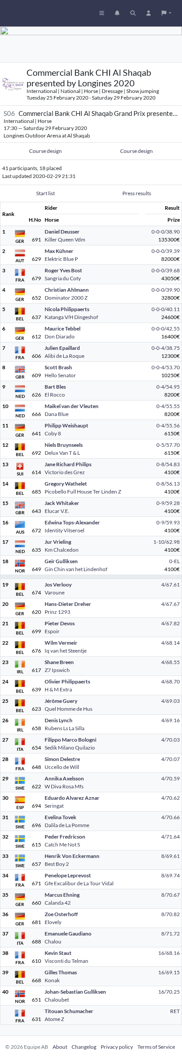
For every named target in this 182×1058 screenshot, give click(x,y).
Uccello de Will (62, 767)
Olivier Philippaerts (67, 681)
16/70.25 (169, 991)
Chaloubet (57, 999)
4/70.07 (170, 759)
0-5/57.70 (168, 445)
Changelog (84, 1046)
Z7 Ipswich (57, 670)
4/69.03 (170, 701)
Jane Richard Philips (68, 464)
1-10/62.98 (166, 541)
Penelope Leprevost (68, 875)
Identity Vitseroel (64, 530)
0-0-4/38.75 (166, 348)
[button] (166, 13)
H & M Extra (58, 689)
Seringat (54, 805)
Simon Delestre (62, 759)
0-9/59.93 (168, 522)
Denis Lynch (58, 720)
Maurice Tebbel (62, 328)
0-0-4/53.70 (166, 367)
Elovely (53, 922)
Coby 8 (53, 433)
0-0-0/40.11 (166, 309)
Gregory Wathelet (66, 483)
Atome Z (54, 1019)
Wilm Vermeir (61, 642)
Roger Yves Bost (63, 270)
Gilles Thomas (61, 972)
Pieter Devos (60, 623)
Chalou (53, 941)
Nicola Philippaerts (67, 309)
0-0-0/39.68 (166, 270)
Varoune (54, 592)
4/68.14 (170, 642)
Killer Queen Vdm (65, 239)
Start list (45, 193)
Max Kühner (59, 251)
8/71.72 (170, 933)
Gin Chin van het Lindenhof (76, 569)
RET (175, 1011)
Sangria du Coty (63, 278)
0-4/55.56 (168, 425)
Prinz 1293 (57, 612)
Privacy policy (117, 1046)
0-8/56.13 (168, 483)
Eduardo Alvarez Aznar (72, 797)
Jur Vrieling (58, 541)
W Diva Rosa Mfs (64, 786)
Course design (45, 151)
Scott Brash (58, 367)
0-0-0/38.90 (166, 231)
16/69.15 (169, 972)
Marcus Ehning (62, 894)
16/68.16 (169, 953)
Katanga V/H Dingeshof (71, 317)
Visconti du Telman (66, 961)
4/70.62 (170, 797)
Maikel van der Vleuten (72, 406)
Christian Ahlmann (67, 289)
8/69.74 (170, 875)
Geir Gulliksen (61, 561)
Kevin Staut (58, 953)
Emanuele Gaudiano (68, 933)
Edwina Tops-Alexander (72, 522)
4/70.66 (170, 817)
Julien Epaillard (62, 348)
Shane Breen (59, 662)
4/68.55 (170, 662)
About (60, 1046)
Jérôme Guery (61, 701)
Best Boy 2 (57, 864)
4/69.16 (170, 720)
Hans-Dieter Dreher (68, 604)
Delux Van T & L (62, 452)
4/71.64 (170, 836)
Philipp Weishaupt (66, 425)
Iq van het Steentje (66, 650)
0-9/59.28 (168, 503)
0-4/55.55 (168, 406)
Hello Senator (60, 375)
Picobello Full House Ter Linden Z (83, 491)
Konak (52, 980)
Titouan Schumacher (69, 1011)
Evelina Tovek (60, 817)
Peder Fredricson (65, 836)
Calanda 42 (58, 902)
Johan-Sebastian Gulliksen (75, 991)
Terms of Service (156, 1046)
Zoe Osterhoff (61, 914)
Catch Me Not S (62, 844)
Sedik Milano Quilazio (70, 747)
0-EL (174, 561)
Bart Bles (55, 386)
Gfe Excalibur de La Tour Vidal (79, 883)
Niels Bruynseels (64, 445)
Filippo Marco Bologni (70, 739)
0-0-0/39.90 (166, 289)
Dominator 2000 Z (66, 297)
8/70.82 (170, 914)
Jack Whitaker (62, 503)
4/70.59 (170, 778)
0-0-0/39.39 (166, 251)
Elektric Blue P (61, 259)
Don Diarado (60, 336)
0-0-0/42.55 (166, 328)
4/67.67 (170, 604)
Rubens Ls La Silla (64, 728)
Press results (136, 193)
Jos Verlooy (58, 584)
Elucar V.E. (57, 511)
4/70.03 (170, 739)
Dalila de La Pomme (67, 825)
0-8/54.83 (168, 464)
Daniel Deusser (62, 231)
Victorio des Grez (65, 472)
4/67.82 (170, 623)
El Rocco (55, 394)
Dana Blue (56, 414)
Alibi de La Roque (64, 356)
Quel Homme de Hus (68, 708)
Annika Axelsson (64, 778)
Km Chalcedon (62, 549)
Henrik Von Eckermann (72, 856)
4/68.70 (170, 681)
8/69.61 (170, 856)
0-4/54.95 (168, 386)
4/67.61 (170, 584)
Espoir (52, 631)
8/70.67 (170, 894)
